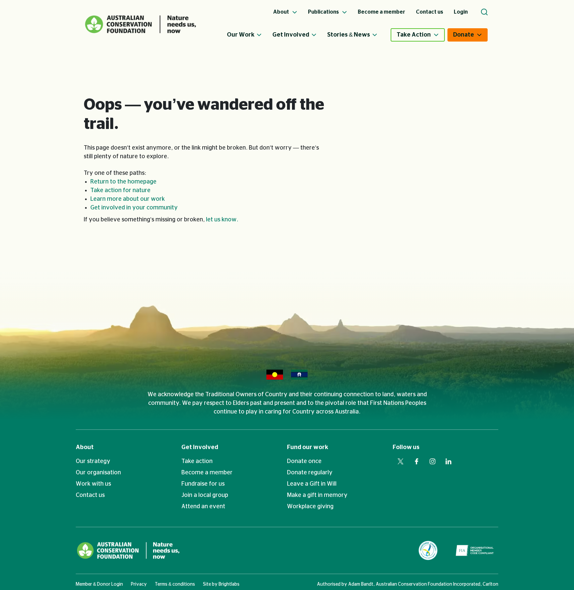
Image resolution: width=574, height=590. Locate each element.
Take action (197, 461)
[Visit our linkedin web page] (448, 461)
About (85, 447)
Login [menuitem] (461, 12)
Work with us (93, 484)
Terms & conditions (175, 584)
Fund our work (307, 447)
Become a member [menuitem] (381, 12)
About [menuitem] (281, 12)
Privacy (139, 584)
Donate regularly (310, 473)
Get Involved (290, 35)
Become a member (207, 473)
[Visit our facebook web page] (417, 461)
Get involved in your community (134, 208)
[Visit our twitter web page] (401, 461)
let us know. (222, 220)
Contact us (90, 495)
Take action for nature (120, 190)
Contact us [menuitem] (429, 12)
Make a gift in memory (317, 495)
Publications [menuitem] (324, 12)
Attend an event (203, 507)
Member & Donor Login (99, 584)
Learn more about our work (127, 199)
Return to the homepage (123, 182)
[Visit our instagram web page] (432, 461)
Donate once (304, 461)
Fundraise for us (203, 484)
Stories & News (348, 35)
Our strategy (93, 461)
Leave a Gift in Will (311, 484)
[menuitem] (249, 35)
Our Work (240, 35)
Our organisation (98, 473)
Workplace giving (310, 507)
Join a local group (204, 495)
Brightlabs (229, 584)
